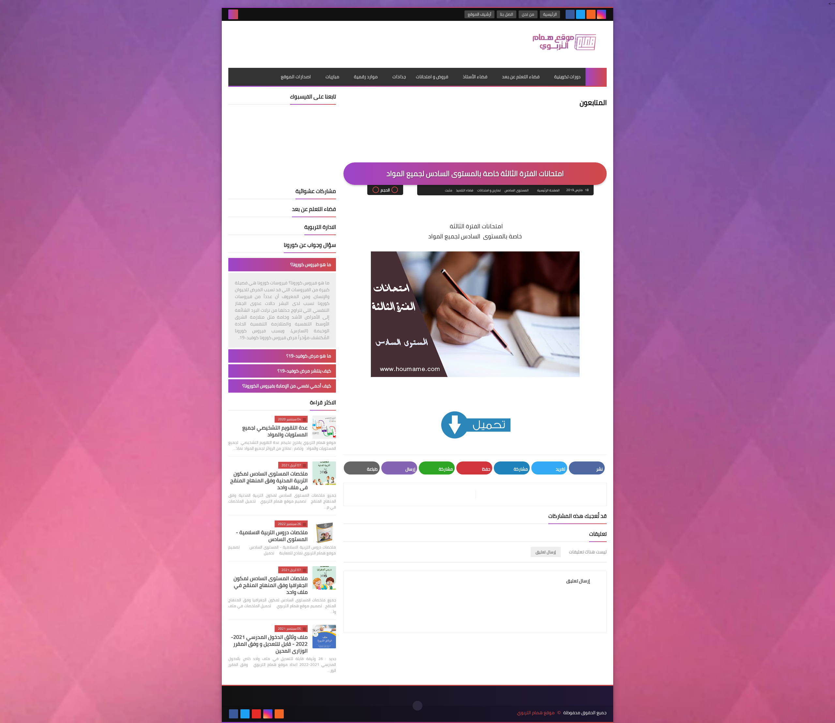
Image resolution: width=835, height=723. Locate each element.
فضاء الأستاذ (475, 76)
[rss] (591, 14)
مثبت (448, 190)
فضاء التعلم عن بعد (520, 76)
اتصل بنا (506, 14)
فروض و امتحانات (432, 76)
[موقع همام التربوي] (559, 44)
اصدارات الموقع (296, 76)
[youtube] (256, 713)
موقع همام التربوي (535, 712)
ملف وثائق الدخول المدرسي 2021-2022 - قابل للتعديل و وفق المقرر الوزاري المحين (269, 643)
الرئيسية (550, 14)
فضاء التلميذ (464, 190)
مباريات (332, 76)
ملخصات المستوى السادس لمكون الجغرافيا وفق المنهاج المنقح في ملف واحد (271, 585)
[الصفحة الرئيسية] (596, 77)
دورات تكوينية (567, 76)
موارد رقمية (366, 76)
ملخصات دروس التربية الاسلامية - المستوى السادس (272, 535)
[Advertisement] (347, 42)
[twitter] (580, 14)
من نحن (528, 14)
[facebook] (570, 14)
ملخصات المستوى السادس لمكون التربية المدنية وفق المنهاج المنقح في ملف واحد (269, 480)
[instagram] (601, 14)
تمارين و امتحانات (489, 190)
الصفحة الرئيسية (548, 190)
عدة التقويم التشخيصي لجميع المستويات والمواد (275, 431)
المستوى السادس (517, 190)
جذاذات (399, 76)
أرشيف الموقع (479, 14)
